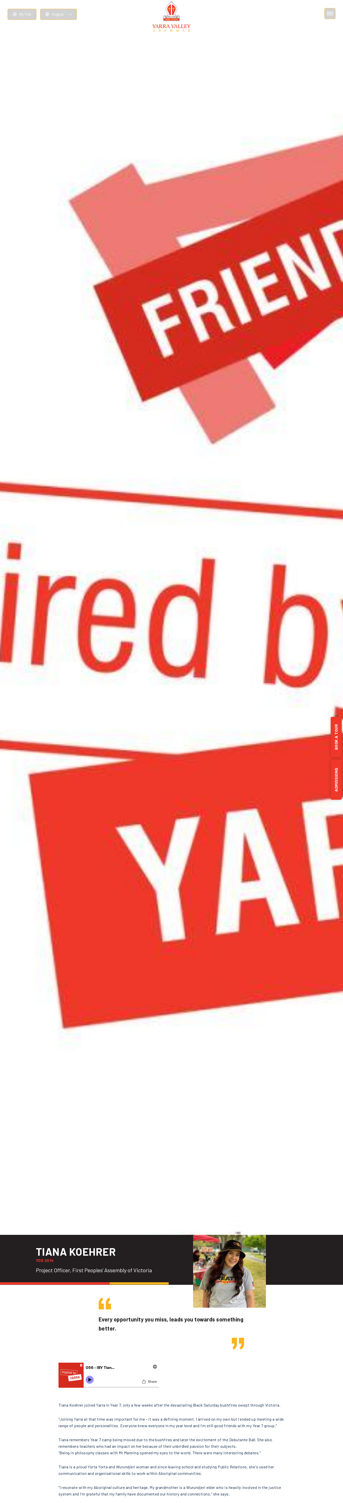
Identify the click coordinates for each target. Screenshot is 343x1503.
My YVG (25, 14)
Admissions (336, 780)
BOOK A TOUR (336, 737)
